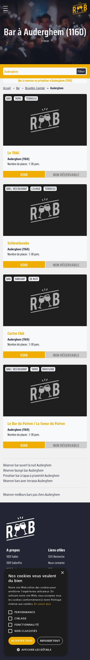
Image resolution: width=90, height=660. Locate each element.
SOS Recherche (56, 556)
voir (24, 174)
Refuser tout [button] (50, 640)
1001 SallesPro (14, 562)
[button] (35, 649)
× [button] (62, 572)
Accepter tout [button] (21, 640)
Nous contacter (56, 562)
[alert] (35, 612)
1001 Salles (12, 556)
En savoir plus (42, 604)
